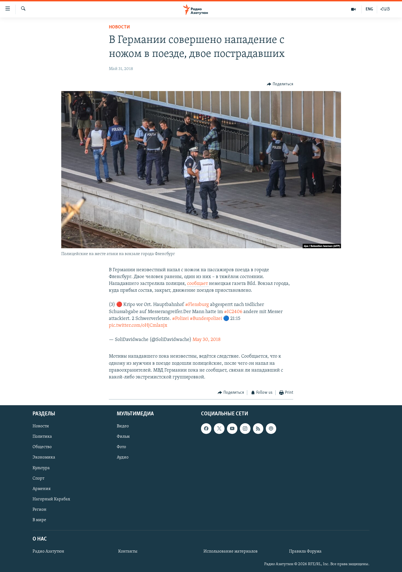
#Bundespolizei (206, 318)
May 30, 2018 (207, 339)
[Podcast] (271, 428)
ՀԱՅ (385, 9)
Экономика (44, 457)
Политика (42, 436)
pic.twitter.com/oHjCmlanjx (138, 325)
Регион (39, 509)
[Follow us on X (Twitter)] (219, 428)
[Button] (280, 84)
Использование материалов (230, 551)
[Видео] (353, 9)
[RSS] (258, 428)
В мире (39, 520)
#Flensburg (197, 304)
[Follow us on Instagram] (245, 428)
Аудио (123, 457)
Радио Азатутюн (48, 551)
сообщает (198, 283)
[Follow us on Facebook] (206, 428)
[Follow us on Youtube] (232, 428)
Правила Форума (305, 551)
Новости (119, 27)
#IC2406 (233, 312)
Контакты (127, 551)
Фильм (123, 436)
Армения (42, 488)
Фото (121, 447)
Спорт (38, 478)
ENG (369, 9)
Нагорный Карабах (51, 499)
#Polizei (180, 318)
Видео (123, 426)
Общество (42, 447)
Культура (41, 468)
